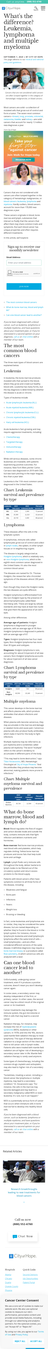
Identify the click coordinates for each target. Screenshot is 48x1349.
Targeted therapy (14, 442)
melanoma (8, 119)
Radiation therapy (14, 451)
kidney (29, 119)
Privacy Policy (22, 1334)
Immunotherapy (13, 447)
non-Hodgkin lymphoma (17, 559)
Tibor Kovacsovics (12, 761)
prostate (29, 116)
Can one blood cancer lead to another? (24, 315)
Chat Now (25, 1236)
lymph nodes (12, 545)
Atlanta (8, 1274)
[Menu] (43, 8)
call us (16, 336)
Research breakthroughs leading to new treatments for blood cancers (24, 1192)
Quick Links (29, 1269)
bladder (18, 119)
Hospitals (10, 1269)
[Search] (36, 8)
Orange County (11, 1286)
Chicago (8, 1278)
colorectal (38, 116)
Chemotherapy (13, 437)
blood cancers (10, 201)
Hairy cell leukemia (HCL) (17, 422)
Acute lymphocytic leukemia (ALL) (21, 402)
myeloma (8, 204)
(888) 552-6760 (34, 1)
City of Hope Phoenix (26, 764)
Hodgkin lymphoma (13, 556)
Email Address (13, 257)
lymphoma (32, 201)
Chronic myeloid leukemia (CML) (21, 417)
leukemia (21, 201)
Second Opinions (30, 1274)
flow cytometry (10, 953)
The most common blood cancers (21, 302)
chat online (27, 336)
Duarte (8, 1282)
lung (22, 116)
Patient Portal (29, 1282)
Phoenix (8, 1290)
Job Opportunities (30, 1278)
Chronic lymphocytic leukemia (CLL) (22, 412)
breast (16, 116)
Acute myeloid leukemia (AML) (20, 407)
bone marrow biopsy (13, 951)
